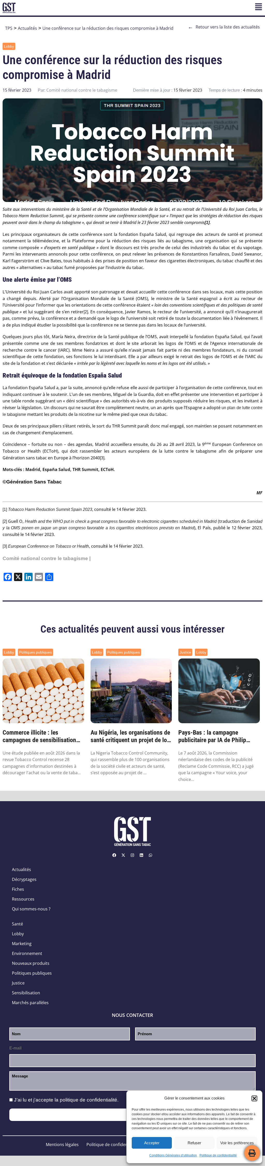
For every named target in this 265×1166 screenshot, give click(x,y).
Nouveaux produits (30, 963)
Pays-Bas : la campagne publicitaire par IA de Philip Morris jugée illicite (212, 736)
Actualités (27, 28)
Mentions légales (62, 1144)
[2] (86, 312)
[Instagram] (132, 855)
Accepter (151, 1143)
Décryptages (24, 879)
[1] (5, 509)
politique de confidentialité (88, 1100)
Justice (185, 652)
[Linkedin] (141, 855)
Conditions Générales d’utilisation (173, 1155)
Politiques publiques (35, 652)
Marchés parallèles (30, 1002)
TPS (8, 28)
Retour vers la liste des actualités (224, 27)
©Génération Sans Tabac (32, 481)
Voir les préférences (237, 1143)
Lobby (9, 46)
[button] (254, 1098)
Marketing (22, 943)
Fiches (18, 889)
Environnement (27, 953)
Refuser (194, 1143)
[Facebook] (114, 855)
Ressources (23, 899)
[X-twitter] (123, 855)
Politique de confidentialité (218, 1155)
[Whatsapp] (150, 855)
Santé (17, 924)
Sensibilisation (26, 993)
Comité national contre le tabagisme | (47, 558)
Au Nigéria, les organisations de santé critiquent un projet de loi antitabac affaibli (130, 736)
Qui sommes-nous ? (31, 909)
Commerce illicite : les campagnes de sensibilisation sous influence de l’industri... (39, 736)
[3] (102, 458)
